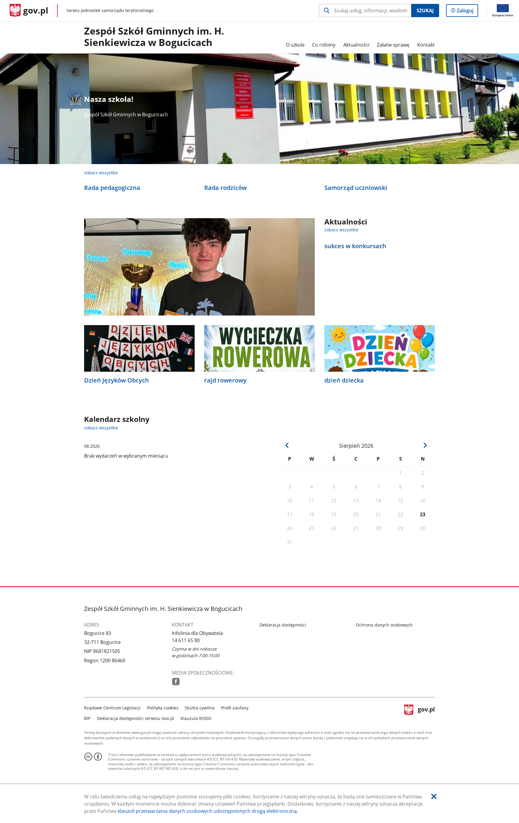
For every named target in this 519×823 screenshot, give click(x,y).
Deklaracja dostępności (283, 625)
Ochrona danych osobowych (384, 625)
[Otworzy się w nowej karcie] (176, 682)
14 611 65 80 (186, 640)
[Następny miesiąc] (425, 445)
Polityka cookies (162, 708)
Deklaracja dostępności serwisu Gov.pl (135, 718)
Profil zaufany (234, 708)
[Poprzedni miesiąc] (287, 445)
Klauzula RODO (196, 718)
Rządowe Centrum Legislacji (112, 708)
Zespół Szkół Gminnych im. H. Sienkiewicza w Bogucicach (154, 37)
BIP (87, 718)
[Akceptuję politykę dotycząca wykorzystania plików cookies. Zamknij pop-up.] (434, 796)
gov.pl (426, 712)
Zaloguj (467, 12)
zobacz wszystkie (101, 172)
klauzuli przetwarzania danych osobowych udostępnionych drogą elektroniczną (207, 811)
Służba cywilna (199, 708)
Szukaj (425, 10)
